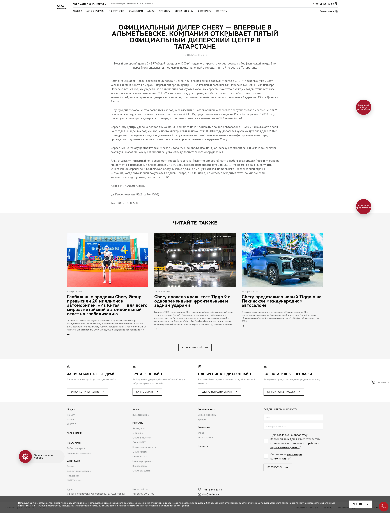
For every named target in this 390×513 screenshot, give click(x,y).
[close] (388, 382)
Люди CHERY (139, 442)
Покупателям (116, 11)
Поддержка (73, 476)
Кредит (202, 419)
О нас (201, 433)
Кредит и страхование (79, 453)
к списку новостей (192, 347)
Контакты (221, 11)
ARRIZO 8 (71, 424)
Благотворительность (144, 447)
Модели (77, 11)
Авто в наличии (95, 11)
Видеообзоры (140, 466)
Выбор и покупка (76, 448)
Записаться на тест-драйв (85, 392)
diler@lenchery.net (211, 494)
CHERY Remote (140, 452)
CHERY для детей (142, 471)
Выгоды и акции (141, 415)
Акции (151, 11)
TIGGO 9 (71, 415)
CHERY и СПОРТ (141, 456)
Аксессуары (139, 428)
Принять (357, 504)
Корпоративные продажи (281, 392)
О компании (205, 11)
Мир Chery (164, 11)
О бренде (138, 433)
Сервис (70, 466)
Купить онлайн (144, 392)
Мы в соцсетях (205, 437)
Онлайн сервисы (184, 11)
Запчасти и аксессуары (79, 471)
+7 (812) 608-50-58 (212, 490)
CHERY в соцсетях (142, 437)
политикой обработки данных (71, 503)
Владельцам (136, 11)
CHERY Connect (75, 480)
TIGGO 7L (72, 419)
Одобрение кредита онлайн (217, 392)
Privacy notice (381, 382)
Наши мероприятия (142, 461)
